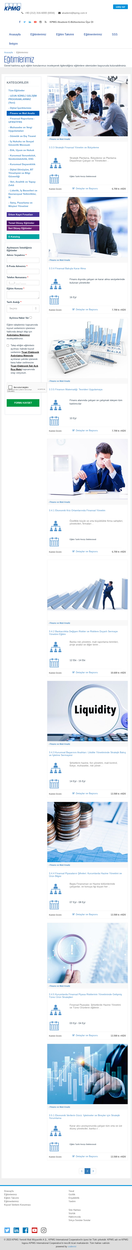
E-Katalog (14, 236)
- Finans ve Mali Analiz (21, 113)
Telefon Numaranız (17, 277)
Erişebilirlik (74, 1198)
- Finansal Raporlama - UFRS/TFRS (21, 120)
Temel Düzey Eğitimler (21, 223)
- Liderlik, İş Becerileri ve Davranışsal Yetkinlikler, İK (22, 194)
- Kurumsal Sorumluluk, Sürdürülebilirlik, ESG (22, 157)
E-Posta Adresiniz (17, 266)
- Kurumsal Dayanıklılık (21, 164)
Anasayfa (15, 34)
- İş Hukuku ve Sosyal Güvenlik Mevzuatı (21, 143)
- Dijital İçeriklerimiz (19, 108)
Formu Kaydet (23, 403)
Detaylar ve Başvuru (86, 188)
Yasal (71, 1191)
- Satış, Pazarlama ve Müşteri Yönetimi (20, 204)
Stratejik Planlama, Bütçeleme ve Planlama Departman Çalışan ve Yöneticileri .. (93, 159)
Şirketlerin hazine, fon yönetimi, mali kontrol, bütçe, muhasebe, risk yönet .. (94, 764)
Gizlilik (72, 1194)
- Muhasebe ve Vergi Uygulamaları (20, 129)
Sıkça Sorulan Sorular (79, 1220)
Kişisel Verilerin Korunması (17, 1204)
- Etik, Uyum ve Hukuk (21, 150)
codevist (72, 1246)
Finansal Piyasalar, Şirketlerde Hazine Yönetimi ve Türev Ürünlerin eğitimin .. (95, 1006)
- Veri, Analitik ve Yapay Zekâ (22, 183)
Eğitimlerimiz (38, 34)
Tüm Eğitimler (16, 90)
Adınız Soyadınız (16, 255)
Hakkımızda (75, 1217)
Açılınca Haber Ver (19, 318)
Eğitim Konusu (15, 288)
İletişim (13, 43)
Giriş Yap (120, 7)
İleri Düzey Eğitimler (20, 228)
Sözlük (72, 1213)
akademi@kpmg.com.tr (74, 12)
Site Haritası (75, 1210)
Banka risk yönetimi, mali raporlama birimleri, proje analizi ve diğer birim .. (94, 643)
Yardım (72, 1201)
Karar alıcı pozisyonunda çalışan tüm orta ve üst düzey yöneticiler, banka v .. (96, 1127)
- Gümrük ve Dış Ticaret (22, 136)
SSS (115, 34)
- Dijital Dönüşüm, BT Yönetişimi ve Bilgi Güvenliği (20, 173)
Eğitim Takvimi (65, 34)
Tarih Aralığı (14, 302)
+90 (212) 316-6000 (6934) (40, 12)
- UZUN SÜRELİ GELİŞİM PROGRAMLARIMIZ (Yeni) (22, 99)
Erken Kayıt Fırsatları (20, 214)
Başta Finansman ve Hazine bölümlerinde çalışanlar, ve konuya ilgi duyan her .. (92, 885)
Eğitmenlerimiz (93, 34)
